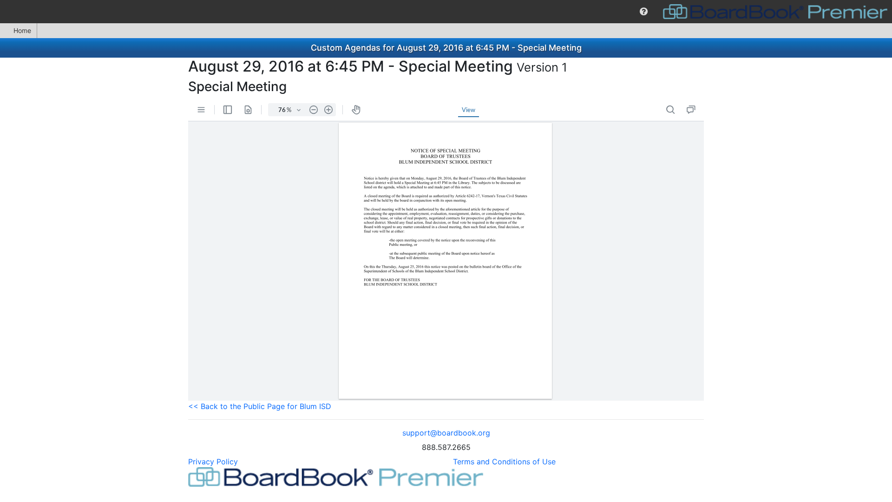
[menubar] (446, 11)
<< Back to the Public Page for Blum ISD (259, 406)
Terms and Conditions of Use (504, 461)
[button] (643, 11)
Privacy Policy (213, 461)
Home (22, 30)
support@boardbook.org (446, 432)
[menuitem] (644, 11)
